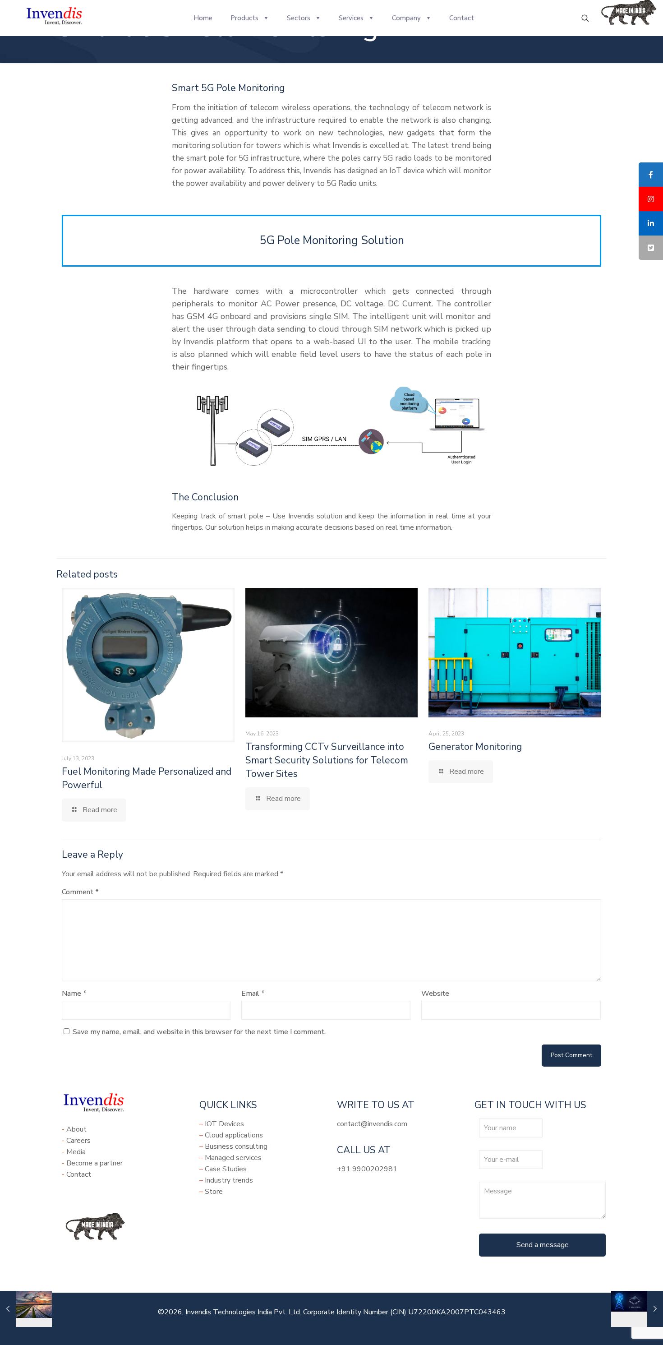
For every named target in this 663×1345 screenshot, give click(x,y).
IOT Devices (224, 1124)
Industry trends (229, 1180)
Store (214, 1192)
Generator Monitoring (475, 746)
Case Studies (226, 1169)
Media (76, 1152)
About (76, 1129)
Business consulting (236, 1146)
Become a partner (94, 1163)
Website (435, 993)
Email (253, 993)
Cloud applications (234, 1135)
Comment (80, 892)
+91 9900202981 (367, 1169)
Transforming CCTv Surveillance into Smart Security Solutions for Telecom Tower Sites (326, 760)
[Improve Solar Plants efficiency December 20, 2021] (26, 1309)
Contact (78, 1174)
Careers (78, 1141)
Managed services (233, 1158)
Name (74, 993)
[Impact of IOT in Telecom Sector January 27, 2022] (637, 1309)
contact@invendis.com (372, 1124)
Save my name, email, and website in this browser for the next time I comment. (199, 1032)
